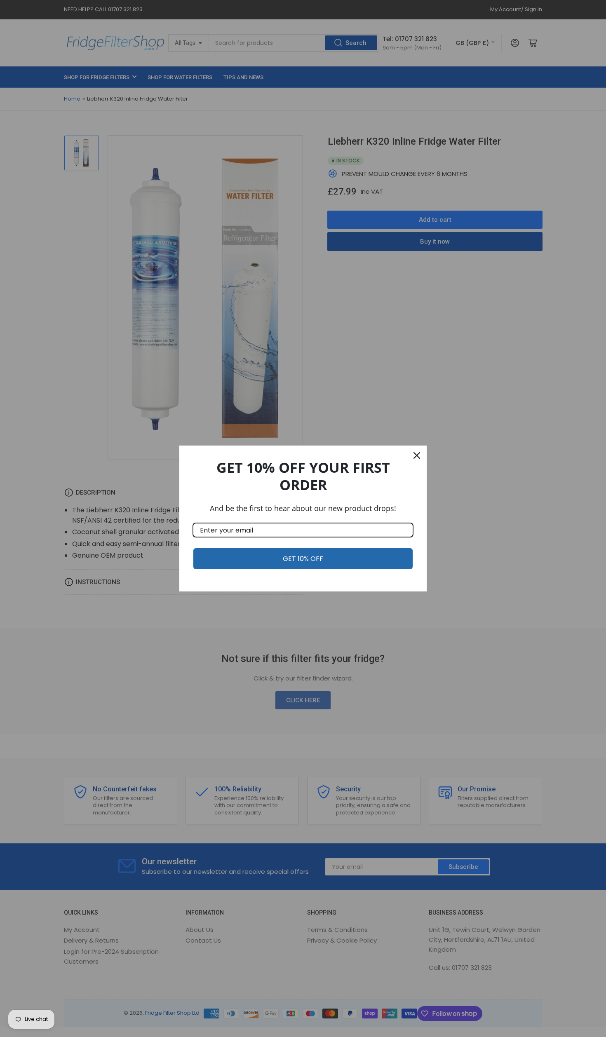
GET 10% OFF (303, 558)
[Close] (417, 455)
